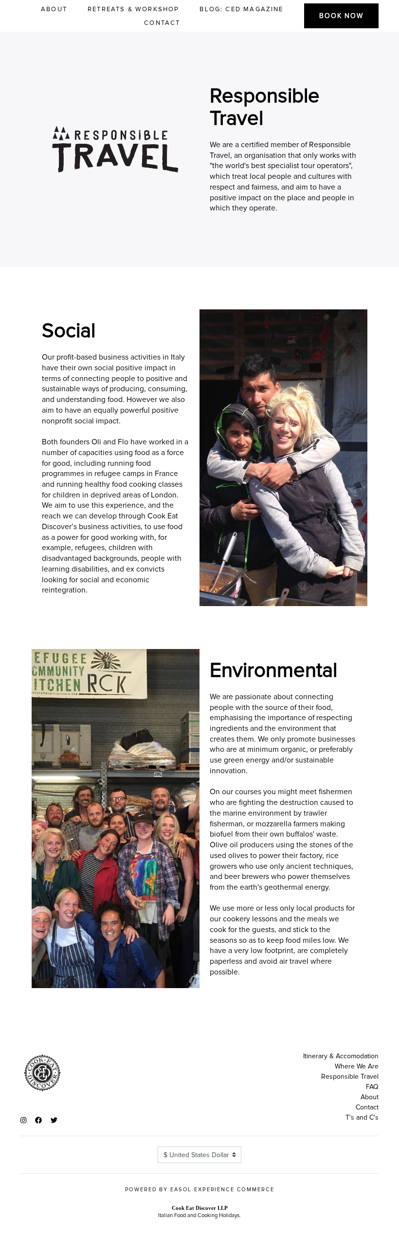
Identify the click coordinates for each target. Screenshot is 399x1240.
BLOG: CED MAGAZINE (241, 9)
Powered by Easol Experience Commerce (199, 1189)
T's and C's (362, 1117)
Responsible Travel (350, 1076)
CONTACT (162, 23)
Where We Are (357, 1066)
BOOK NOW (341, 16)
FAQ (372, 1087)
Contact (367, 1107)
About (370, 1097)
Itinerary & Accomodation (341, 1056)
